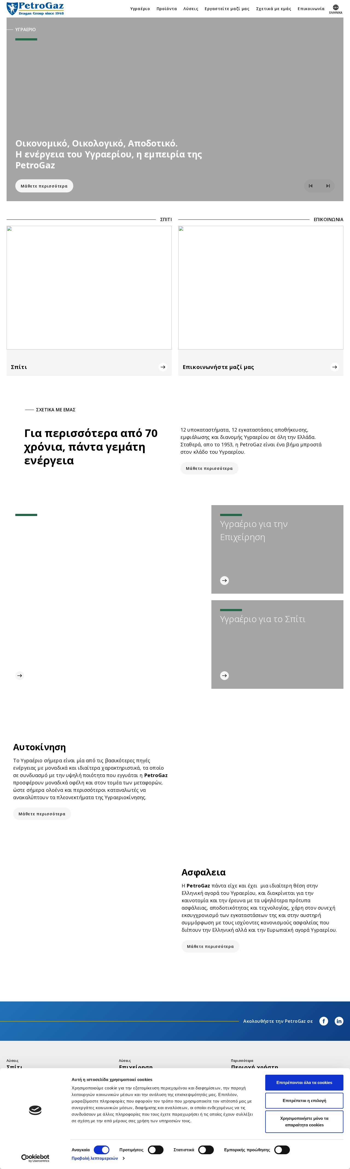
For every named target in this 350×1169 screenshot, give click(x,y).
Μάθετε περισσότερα (44, 186)
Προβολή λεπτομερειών (95, 1158)
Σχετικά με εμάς (273, 8)
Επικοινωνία (311, 8)
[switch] (156, 1149)
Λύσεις (190, 8)
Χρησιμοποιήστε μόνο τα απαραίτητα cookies (304, 1121)
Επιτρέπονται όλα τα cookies (304, 1082)
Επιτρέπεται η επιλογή (304, 1100)
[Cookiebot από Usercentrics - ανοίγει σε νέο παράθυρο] (35, 1158)
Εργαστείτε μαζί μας (227, 8)
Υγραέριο (140, 8)
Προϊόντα (167, 8)
